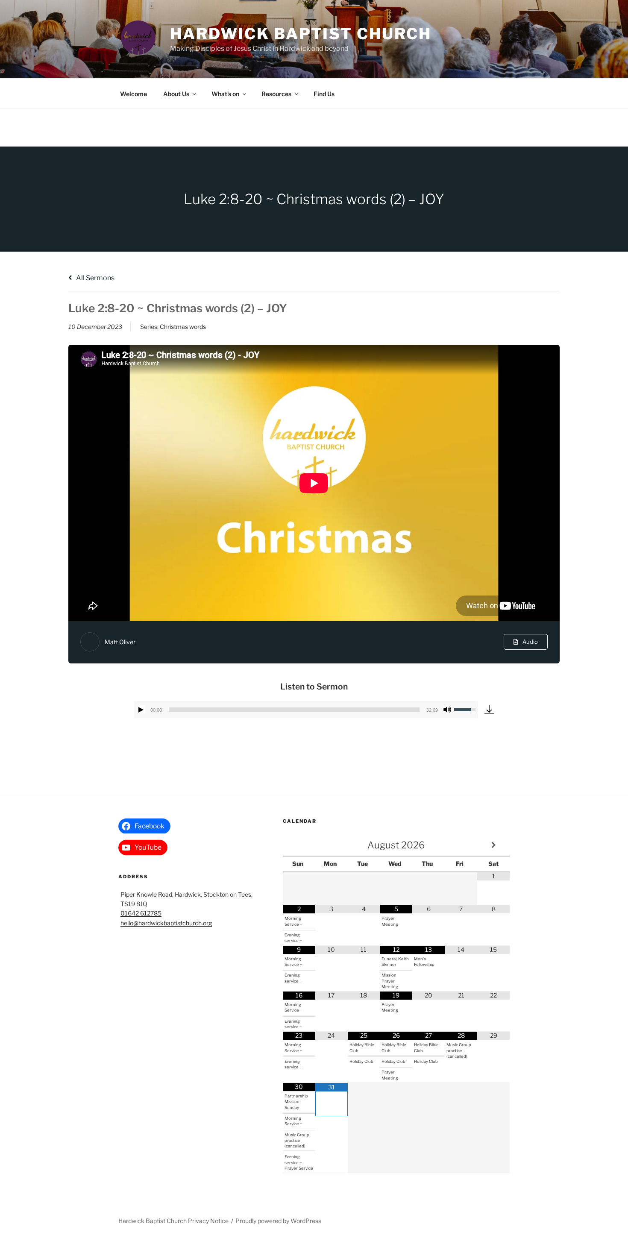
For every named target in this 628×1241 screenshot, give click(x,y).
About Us (176, 93)
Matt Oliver (120, 641)
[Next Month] (493, 845)
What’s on (225, 93)
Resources (276, 93)
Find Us (324, 93)
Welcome (133, 93)
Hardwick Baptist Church (300, 33)
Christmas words (183, 326)
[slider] (294, 709)
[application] (306, 709)
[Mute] (447, 709)
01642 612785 (140, 913)
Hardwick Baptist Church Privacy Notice (173, 1220)
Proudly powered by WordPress (278, 1220)
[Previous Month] (299, 845)
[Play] (141, 709)
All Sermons (94, 278)
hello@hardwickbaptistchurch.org (166, 923)
